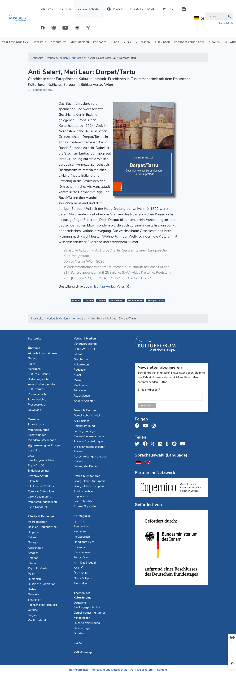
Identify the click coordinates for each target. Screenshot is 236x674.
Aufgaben (34, 369)
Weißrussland (37, 620)
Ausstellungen (37, 435)
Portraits (79, 547)
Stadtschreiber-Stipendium (83, 494)
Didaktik (214, 42)
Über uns (47, 8)
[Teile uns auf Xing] (154, 444)
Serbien (32, 589)
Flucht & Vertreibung (87, 623)
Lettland (89, 300)
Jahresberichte (37, 399)
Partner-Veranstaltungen (89, 436)
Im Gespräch (82, 537)
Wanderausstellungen (42, 440)
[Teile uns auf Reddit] (175, 444)
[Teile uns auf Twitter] (138, 444)
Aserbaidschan (37, 522)
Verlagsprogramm (15, 42)
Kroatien (33, 553)
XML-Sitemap (83, 652)
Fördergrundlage (84, 431)
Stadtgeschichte (156, 300)
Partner (169, 8)
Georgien (33, 542)
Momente (80, 531)
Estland (75, 300)
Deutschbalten (135, 300)
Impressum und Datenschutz (109, 669)
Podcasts (100, 42)
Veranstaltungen (38, 430)
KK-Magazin (82, 516)
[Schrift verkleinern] (232, 657)
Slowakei (33, 594)
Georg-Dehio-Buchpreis (89, 486)
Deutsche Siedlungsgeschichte (87, 605)
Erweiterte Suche (226, 23)
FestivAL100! (36, 465)
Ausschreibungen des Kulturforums (42, 386)
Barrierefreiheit (78, 669)
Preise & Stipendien (143, 8)
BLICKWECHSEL (85, 349)
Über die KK (81, 573)
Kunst (115, 42)
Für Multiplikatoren (142, 669)
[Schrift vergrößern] (232, 650)
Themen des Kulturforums (82, 595)
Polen (31, 574)
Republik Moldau (38, 568)
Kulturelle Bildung (39, 374)
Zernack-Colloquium (41, 491)
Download (34, 410)
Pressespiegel (37, 404)
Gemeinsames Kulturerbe (89, 613)
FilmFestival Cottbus (41, 486)
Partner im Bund (84, 426)
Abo (76, 568)
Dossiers (79, 633)
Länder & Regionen (41, 516)
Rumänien (34, 579)
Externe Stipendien (85, 506)
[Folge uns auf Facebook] (138, 426)
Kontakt (162, 669)
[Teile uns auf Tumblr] (168, 444)
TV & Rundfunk (38, 507)
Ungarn (33, 615)
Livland (101, 300)
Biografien (80, 583)
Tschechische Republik (42, 605)
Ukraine (33, 610)
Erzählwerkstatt (38, 476)
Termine (65, 8)
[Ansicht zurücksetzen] (232, 664)
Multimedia (143, 42)
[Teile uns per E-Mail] (183, 444)
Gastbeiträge (82, 628)
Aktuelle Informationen (42, 353)
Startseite (34, 338)
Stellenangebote (38, 379)
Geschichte (58, 42)
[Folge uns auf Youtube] (146, 426)
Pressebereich (37, 394)
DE (202, 19)
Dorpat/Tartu (116, 300)
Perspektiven (82, 526)
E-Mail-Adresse (149, 390)
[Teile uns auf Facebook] (146, 444)
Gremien (33, 358)
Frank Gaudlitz (83, 501)
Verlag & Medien (89, 8)
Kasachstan (35, 548)
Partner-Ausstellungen (88, 441)
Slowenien (34, 600)
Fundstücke (81, 557)
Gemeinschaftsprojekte (88, 415)
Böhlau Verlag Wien (109, 286)
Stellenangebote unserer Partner (89, 449)
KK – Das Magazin (85, 563)
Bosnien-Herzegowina (42, 527)
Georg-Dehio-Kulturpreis (89, 481)
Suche (78, 643)
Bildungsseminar (38, 471)
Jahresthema (36, 424)
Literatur (39, 42)
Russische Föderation (41, 584)
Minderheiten (82, 618)
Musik (127, 42)
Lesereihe (34, 450)
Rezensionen (82, 396)
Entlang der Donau (86, 466)
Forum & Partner (85, 410)
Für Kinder (162, 42)
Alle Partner (81, 421)
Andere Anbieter (84, 401)
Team (31, 364)
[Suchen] (229, 17)
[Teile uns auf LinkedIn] (161, 444)
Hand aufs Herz (84, 542)
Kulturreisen (80, 42)
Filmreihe (33, 481)
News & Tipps (83, 578)
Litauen (32, 563)
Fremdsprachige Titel (189, 42)
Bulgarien (34, 532)
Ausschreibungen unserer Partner (90, 459)
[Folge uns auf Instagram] (154, 426)
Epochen (79, 521)
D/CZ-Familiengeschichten (41, 458)
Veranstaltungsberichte (42, 502)
